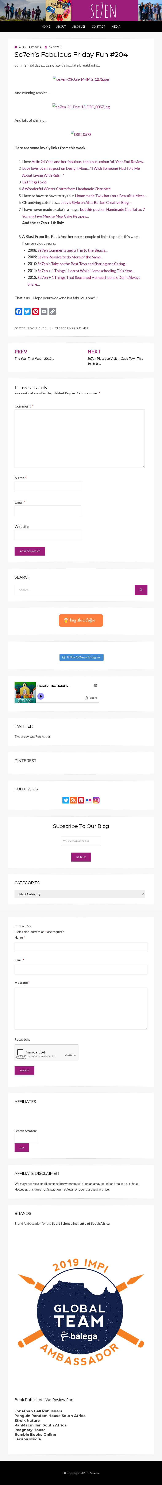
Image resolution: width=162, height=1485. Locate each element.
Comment (24, 406)
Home (46, 26)
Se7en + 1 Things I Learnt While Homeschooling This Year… (86, 270)
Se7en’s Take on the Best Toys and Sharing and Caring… (83, 263)
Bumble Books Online (35, 1434)
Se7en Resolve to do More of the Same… (71, 257)
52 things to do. (34, 182)
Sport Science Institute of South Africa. (81, 1223)
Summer (82, 328)
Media (116, 26)
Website (22, 526)
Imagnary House (30, 1430)
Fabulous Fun (40, 328)
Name (21, 478)
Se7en (94, 1473)
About (61, 26)
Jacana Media (28, 1439)
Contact (98, 26)
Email (20, 502)
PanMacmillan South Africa (41, 1425)
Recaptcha (22, 1039)
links (71, 328)
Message (22, 982)
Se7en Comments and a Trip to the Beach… (73, 250)
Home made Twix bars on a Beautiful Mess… (111, 195)
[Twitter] (66, 800)
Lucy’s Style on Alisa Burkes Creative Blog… (95, 202)
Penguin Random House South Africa (50, 1416)
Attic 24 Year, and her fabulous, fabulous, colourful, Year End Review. (88, 161)
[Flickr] (88, 800)
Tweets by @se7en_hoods (33, 736)
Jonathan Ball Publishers (38, 1411)
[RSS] (73, 800)
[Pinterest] (81, 800)
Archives (78, 26)
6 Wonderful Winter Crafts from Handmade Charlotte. (67, 188)
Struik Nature (27, 1420)
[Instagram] (96, 800)
